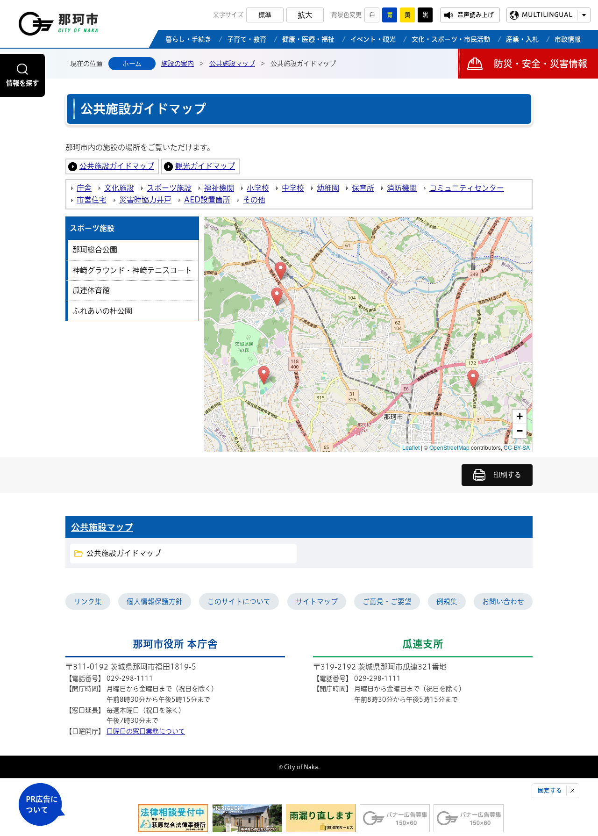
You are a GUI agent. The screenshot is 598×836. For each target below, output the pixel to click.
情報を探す (22, 82)
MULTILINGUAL (547, 15)
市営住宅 (92, 199)
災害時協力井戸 (145, 199)
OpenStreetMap (449, 447)
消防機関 (402, 188)
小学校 (258, 188)
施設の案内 (177, 63)
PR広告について (42, 804)
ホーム (132, 63)
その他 (254, 199)
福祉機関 (219, 188)
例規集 (446, 601)
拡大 (305, 15)
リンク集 (88, 601)
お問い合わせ (503, 601)
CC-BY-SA (517, 447)
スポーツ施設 (169, 188)
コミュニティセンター (466, 188)
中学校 (293, 188)
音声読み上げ (475, 15)
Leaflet (411, 447)
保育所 (363, 188)
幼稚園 (328, 188)
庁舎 (84, 188)
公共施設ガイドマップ (116, 166)
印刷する (507, 474)
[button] (264, 375)
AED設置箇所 (207, 199)
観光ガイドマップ (205, 166)
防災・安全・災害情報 (540, 63)
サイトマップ (317, 601)
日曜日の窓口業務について (146, 731)
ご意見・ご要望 (387, 601)
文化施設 (119, 188)
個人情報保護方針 (155, 601)
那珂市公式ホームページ (58, 26)
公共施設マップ (232, 63)
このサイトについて (239, 601)
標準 (264, 15)
